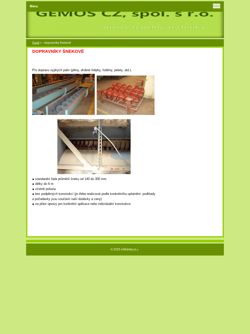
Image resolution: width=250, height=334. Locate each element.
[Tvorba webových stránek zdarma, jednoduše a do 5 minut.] (138, 250)
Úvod (35, 42)
